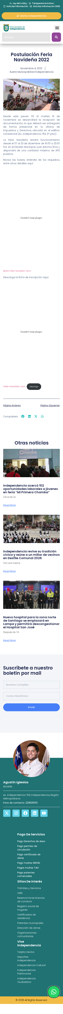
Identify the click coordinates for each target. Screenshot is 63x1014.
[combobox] (26, 37)
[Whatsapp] (54, 992)
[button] (57, 28)
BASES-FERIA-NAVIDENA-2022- (17, 271)
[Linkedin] (34, 813)
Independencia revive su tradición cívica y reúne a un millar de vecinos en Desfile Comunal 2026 (31, 554)
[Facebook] (25, 813)
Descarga (34, 386)
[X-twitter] (6, 813)
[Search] (56, 37)
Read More (9, 505)
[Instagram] (16, 813)
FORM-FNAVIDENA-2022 (14, 386)
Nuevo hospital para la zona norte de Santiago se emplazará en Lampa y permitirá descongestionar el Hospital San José (31, 622)
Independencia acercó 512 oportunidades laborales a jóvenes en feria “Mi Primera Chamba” (30, 488)
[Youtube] (44, 813)
